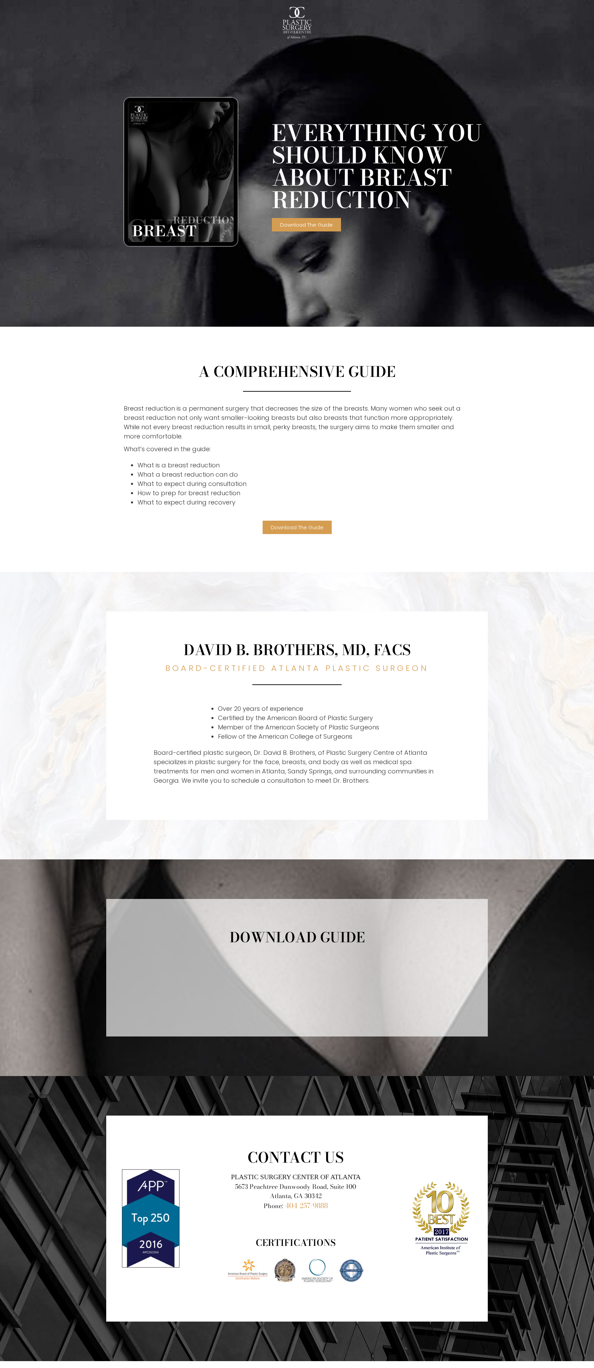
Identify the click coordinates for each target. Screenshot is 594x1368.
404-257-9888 (306, 1205)
